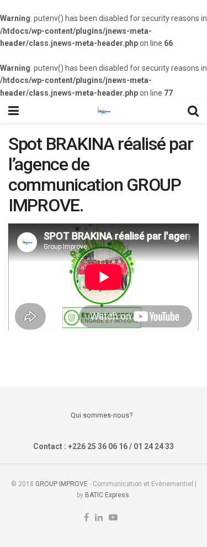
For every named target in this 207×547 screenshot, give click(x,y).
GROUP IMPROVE (61, 484)
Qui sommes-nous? (102, 415)
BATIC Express (107, 495)
